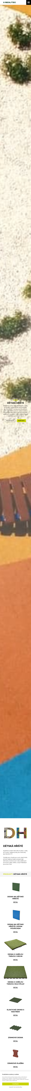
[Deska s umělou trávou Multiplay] (15, 972)
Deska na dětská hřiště (15, 898)
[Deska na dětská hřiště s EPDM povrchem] (15, 915)
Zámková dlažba (15, 1063)
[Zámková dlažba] (15, 1054)
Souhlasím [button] (15, 1084)
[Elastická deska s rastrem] (15, 1000)
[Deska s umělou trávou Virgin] (15, 945)
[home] (9, 2)
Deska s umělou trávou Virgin (15, 955)
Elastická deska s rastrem (15, 1011)
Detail (15, 902)
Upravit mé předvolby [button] (15, 1087)
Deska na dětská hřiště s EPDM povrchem (15, 926)
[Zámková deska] (15, 1028)
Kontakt (21, 420)
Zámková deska (15, 1037)
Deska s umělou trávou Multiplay (15, 983)
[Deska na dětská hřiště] (15, 887)
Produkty (10, 420)
